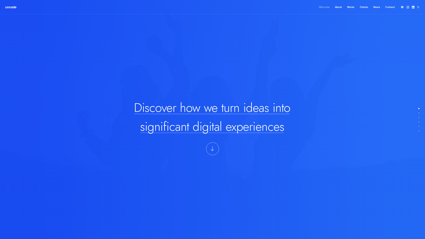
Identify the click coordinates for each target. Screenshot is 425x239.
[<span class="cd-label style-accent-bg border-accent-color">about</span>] (418, 113)
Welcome (324, 7)
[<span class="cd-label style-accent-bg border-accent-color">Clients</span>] (418, 122)
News (376, 7)
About (338, 7)
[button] (403, 7)
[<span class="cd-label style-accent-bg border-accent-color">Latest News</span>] (418, 126)
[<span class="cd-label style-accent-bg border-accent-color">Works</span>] (418, 117)
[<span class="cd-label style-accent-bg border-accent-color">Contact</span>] (418, 130)
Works (350, 7)
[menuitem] (324, 7)
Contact (390, 7)
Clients (364, 7)
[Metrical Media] (11, 7)
